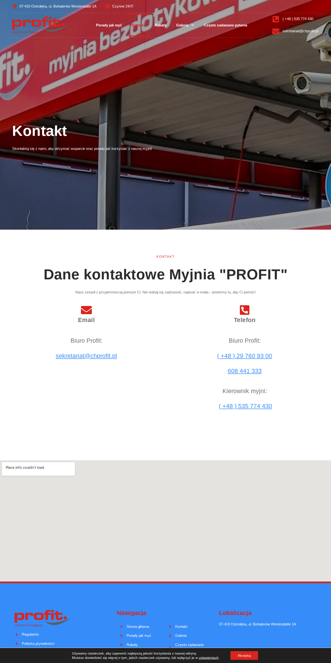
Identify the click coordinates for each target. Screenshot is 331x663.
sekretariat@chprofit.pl (86, 355)
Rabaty (160, 25)
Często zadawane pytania (225, 25)
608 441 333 (245, 370)
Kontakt (138, 25)
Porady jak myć (109, 25)
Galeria (182, 25)
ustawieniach (209, 658)
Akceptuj (244, 655)
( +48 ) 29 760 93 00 (244, 355)
